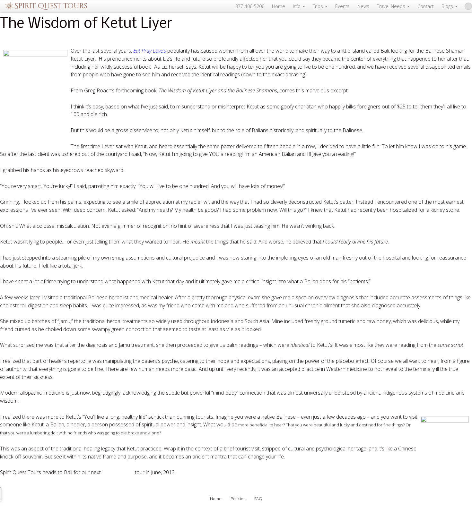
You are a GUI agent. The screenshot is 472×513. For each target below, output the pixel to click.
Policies (238, 498)
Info (297, 6)
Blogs (447, 6)
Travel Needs (391, 6)
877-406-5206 (249, 6)
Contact (425, 6)
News (363, 6)
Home (278, 6)
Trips (318, 6)
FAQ (258, 498)
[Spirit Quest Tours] (46, 6)
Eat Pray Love (118, 472)
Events (342, 6)
